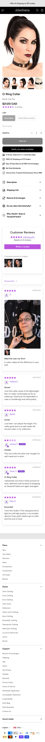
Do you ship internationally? (19, 206)
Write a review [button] (22, 246)
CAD (19, 727)
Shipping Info (13, 190)
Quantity (5, 133)
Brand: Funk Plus (8, 99)
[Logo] (22, 10)
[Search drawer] (37, 10)
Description (12, 182)
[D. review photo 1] (22, 324)
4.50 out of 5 (28, 237)
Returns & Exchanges (16, 198)
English (5, 727)
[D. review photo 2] (7, 352)
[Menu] (2, 10)
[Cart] (42, 10)
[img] (10, 290)
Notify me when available (23, 149)
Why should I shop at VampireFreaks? (16, 215)
